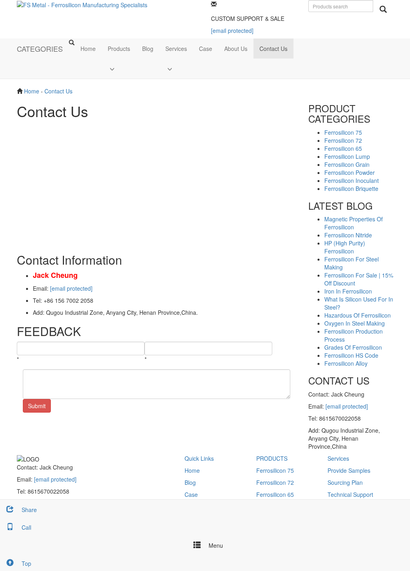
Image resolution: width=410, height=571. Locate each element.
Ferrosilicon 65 (343, 148)
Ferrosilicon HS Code (351, 355)
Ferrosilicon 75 (343, 132)
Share (28, 510)
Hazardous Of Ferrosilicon (357, 315)
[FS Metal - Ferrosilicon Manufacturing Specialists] (82, 4)
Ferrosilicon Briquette (351, 188)
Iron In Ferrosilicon (348, 291)
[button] (119, 69)
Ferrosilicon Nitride (348, 235)
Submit (37, 406)
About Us (235, 49)
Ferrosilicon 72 (343, 140)
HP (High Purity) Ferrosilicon (344, 247)
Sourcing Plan (345, 482)
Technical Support (350, 494)
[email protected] (71, 288)
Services (176, 49)
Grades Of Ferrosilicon (353, 347)
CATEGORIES (40, 48)
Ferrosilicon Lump (347, 156)
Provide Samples (349, 470)
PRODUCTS (271, 458)
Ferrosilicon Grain (347, 164)
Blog (147, 49)
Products (119, 49)
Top (25, 563)
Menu (215, 545)
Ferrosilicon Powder (349, 172)
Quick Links (199, 458)
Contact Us (273, 49)
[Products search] (383, 9)
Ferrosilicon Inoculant (351, 180)
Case (205, 49)
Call (25, 527)
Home (88, 49)
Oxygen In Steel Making (354, 323)
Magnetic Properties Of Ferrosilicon (353, 223)
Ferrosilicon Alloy (346, 363)
